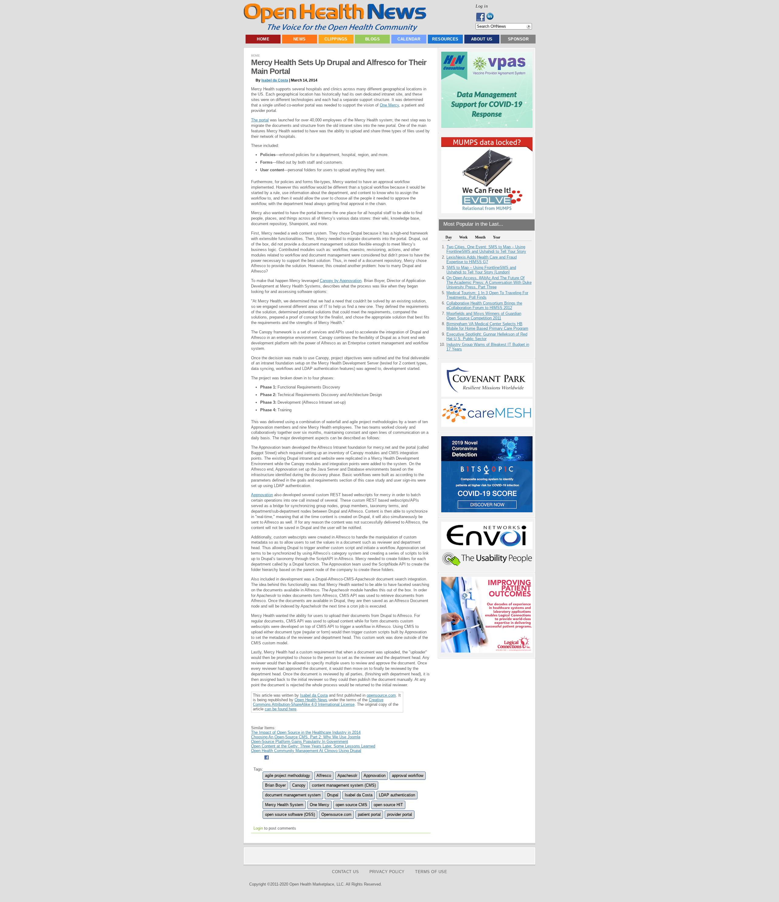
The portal (260, 120)
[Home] (334, 30)
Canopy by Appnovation (341, 280)
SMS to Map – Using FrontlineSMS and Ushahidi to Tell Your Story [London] (481, 269)
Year (496, 237)
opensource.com (381, 695)
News (299, 39)
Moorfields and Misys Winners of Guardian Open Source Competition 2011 (483, 315)
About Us (482, 39)
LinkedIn (491, 17)
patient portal (369, 814)
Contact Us (345, 871)
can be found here (280, 709)
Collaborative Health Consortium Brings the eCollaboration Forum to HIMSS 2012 (484, 305)
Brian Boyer (275, 785)
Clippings (336, 39)
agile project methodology (287, 775)
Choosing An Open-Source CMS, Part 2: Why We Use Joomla (305, 737)
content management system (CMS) (344, 785)
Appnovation (262, 495)
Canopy (299, 785)
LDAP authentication (397, 795)
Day (448, 237)
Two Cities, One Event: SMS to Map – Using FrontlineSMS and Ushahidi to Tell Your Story (486, 249)
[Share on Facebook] (266, 760)
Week (463, 237)
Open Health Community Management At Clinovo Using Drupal (306, 750)
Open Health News (311, 700)
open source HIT (388, 805)
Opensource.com (336, 814)
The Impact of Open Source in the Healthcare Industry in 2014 (306, 732)
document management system (293, 795)
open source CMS (351, 805)
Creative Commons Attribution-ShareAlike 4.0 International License (318, 702)
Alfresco (323, 775)
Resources (445, 39)
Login (258, 828)
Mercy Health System (284, 805)
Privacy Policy (387, 871)
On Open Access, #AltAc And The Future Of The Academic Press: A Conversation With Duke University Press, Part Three (489, 282)
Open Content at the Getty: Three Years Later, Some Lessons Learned (313, 746)
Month (480, 237)
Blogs (372, 39)
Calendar (408, 39)
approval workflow (407, 775)
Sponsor (518, 39)
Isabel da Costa (274, 80)
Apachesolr (347, 775)
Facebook (481, 17)
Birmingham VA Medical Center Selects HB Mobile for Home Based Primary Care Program (487, 326)
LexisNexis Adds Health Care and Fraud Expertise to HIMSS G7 (481, 259)
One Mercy (389, 105)
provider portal (399, 814)
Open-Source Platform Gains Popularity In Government (299, 741)
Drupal (332, 795)
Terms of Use (431, 871)
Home (263, 39)
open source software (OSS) (290, 814)
